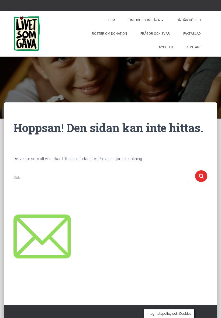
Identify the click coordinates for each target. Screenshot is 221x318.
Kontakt (194, 47)
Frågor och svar (155, 34)
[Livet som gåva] (26, 33)
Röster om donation (109, 34)
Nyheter (166, 47)
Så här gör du (189, 20)
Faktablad (192, 34)
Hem (111, 20)
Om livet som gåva (145, 20)
